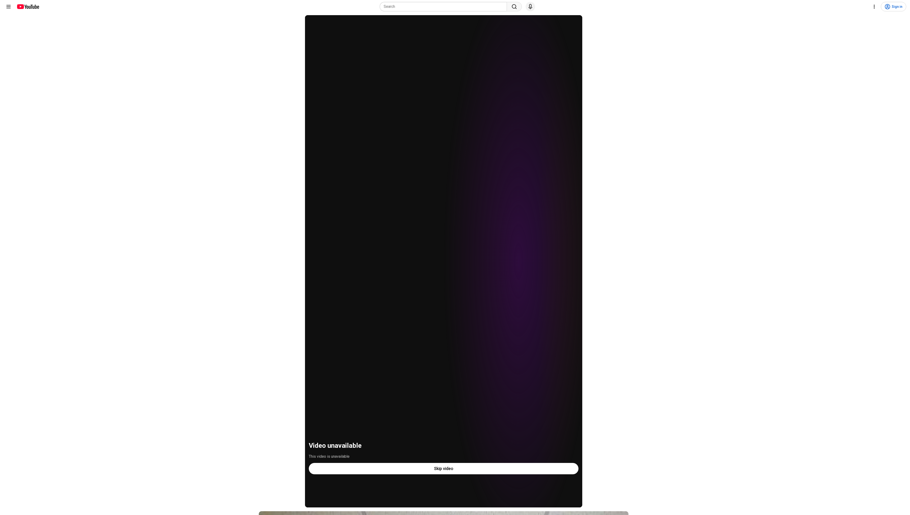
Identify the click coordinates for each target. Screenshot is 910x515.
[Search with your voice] (530, 6)
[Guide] (8, 6)
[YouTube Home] (27, 6)
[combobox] (445, 6)
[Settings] (874, 6)
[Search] (514, 6)
